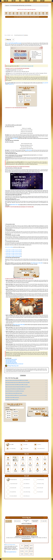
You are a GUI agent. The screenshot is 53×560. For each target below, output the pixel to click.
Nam (24, 94)
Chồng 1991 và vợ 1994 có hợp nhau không (13, 253)
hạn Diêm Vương (28, 150)
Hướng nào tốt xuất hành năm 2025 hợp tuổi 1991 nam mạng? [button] (17, 384)
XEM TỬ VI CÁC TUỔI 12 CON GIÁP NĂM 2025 (26, 9)
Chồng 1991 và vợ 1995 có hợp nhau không (13, 254)
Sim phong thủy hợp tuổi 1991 (11, 359)
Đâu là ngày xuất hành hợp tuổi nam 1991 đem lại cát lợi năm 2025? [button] (18, 382)
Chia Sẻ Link (23, 375)
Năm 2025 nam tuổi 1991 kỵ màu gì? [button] (12, 399)
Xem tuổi (14, 1)
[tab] (26, 380)
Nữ (27, 94)
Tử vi (20, 1)
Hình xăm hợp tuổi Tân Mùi (11, 360)
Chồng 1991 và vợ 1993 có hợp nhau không (13, 251)
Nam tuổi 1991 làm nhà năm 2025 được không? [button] (14, 393)
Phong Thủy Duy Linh (13, 365)
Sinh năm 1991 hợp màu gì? (11, 361)
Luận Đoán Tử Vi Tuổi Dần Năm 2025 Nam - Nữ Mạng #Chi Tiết (26, 536)
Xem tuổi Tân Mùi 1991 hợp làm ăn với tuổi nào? (14, 363)
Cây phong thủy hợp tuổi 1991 (11, 362)
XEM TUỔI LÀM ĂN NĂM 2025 (18, 324)
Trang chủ (6, 1)
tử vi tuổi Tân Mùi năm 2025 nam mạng (14, 43)
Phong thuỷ (27, 1)
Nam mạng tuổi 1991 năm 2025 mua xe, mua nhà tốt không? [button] (16, 395)
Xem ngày (42, 1)
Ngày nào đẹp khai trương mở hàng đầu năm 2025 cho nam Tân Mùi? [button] (18, 386)
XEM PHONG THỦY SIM (14, 204)
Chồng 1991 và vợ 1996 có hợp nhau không (13, 256)
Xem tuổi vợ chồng (9, 247)
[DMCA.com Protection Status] (9, 544)
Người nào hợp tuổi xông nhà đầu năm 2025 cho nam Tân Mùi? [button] (17, 380)
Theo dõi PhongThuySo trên (18, 35)
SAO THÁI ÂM (15, 138)
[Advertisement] (26, 26)
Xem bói (35, 1)
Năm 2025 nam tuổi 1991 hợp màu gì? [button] (12, 397)
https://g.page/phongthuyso (11, 551)
